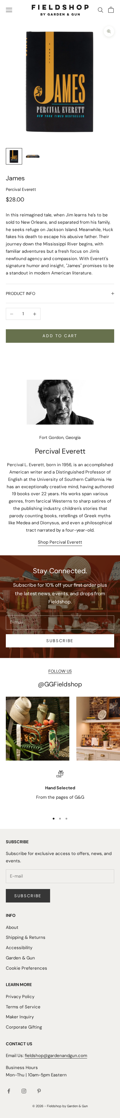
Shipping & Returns (25, 937)
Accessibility (19, 948)
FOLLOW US (60, 671)
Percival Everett (21, 189)
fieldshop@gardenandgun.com (56, 1055)
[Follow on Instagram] (24, 1091)
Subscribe (60, 640)
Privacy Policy (20, 997)
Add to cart (60, 335)
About (12, 927)
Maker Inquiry (20, 1017)
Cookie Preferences (26, 968)
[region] (60, 789)
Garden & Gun (20, 958)
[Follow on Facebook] (9, 1091)
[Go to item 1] (14, 156)
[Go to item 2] (32, 156)
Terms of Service (23, 1007)
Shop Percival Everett (60, 542)
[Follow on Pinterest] (39, 1091)
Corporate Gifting (24, 1027)
